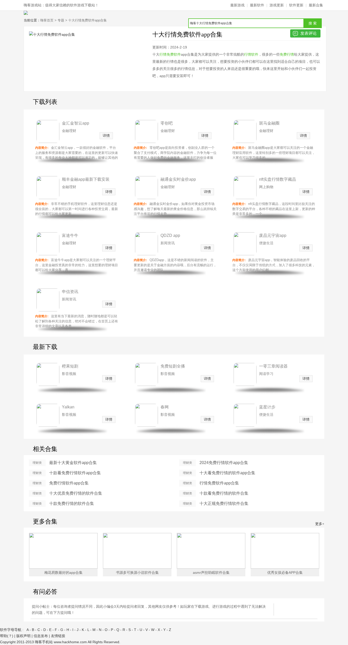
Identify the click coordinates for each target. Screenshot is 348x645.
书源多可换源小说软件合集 (137, 572)
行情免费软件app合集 (219, 483)
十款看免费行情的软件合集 (223, 493)
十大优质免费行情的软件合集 (75, 493)
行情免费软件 (170, 54)
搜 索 (313, 23)
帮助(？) (6, 636)
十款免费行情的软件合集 (71, 503)
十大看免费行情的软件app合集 (227, 473)
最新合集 (316, 5)
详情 (106, 135)
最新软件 (257, 5)
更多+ (319, 524)
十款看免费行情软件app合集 (75, 473)
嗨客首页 (46, 20)
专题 (61, 20)
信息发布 (41, 636)
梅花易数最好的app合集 (63, 572)
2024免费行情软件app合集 (223, 462)
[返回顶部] (335, 625)
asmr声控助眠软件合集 (211, 572)
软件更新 (296, 5)
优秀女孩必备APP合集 (285, 572)
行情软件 (251, 54)
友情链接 (58, 636)
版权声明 (23, 636)
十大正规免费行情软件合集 (223, 503)
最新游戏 (237, 5)
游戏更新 (277, 5)
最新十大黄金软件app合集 (73, 462)
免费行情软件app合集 (69, 483)
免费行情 (287, 54)
